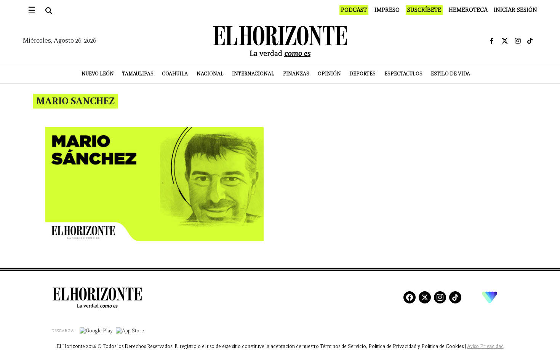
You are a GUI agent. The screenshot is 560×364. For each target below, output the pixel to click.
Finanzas (296, 74)
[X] (425, 297)
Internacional (253, 74)
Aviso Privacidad (485, 346)
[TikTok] (455, 297)
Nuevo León (98, 74)
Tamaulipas (138, 74)
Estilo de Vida (450, 74)
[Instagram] (440, 297)
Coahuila (175, 74)
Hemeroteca (468, 9)
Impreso (387, 9)
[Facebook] (409, 297)
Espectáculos (403, 74)
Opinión (329, 74)
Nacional (210, 74)
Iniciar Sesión (515, 9)
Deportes (362, 74)
